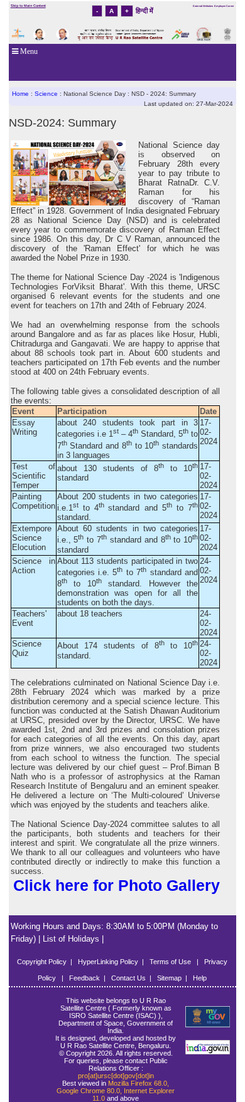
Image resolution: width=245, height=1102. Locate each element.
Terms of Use (171, 961)
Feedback (84, 978)
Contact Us (128, 978)
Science (47, 93)
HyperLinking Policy (108, 961)
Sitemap (169, 978)
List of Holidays (72, 938)
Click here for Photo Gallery (116, 885)
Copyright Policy (42, 961)
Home (20, 93)
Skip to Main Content (28, 6)
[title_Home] (207, 1017)
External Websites (203, 6)
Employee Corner (224, 6)
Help (200, 978)
